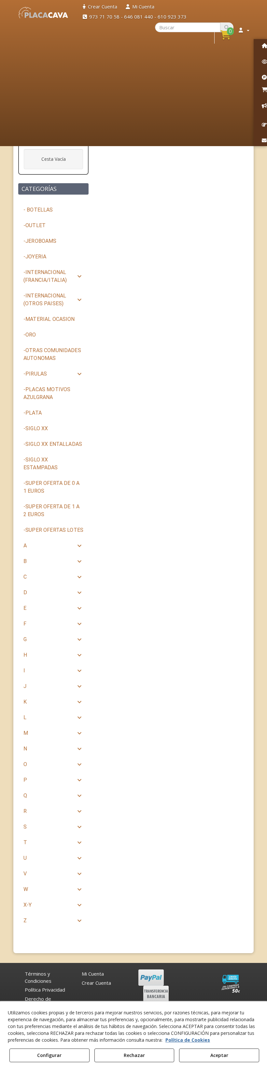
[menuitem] (100, 7)
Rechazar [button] (134, 1055)
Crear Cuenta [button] (96, 983)
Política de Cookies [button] (187, 1040)
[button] (43, 13)
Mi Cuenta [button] (93, 973)
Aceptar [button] (219, 1055)
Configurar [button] (49, 1055)
